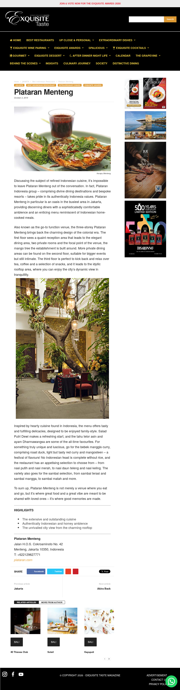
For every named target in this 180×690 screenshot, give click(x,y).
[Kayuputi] (99, 621)
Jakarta (18, 588)
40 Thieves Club (19, 652)
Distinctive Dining (126, 63)
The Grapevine (146, 56)
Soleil (50, 652)
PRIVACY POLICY (159, 684)
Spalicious (97, 48)
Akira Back (104, 588)
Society (101, 63)
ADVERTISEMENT (157, 675)
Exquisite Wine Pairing (29, 48)
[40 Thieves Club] (25, 621)
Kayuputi (89, 652)
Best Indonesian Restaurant (41, 85)
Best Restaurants (40, 40)
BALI (16, 642)
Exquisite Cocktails (130, 48)
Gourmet (19, 56)
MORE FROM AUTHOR (51, 602)
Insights (52, 63)
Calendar (123, 56)
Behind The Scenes (24, 63)
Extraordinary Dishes (115, 40)
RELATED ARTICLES (26, 602)
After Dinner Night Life (90, 56)
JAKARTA (19, 85)
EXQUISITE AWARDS (67, 48)
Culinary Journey (77, 63)
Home (16, 40)
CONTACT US (159, 679)
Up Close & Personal (75, 40)
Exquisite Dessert (48, 56)
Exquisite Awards (93, 85)
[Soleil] (62, 621)
